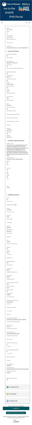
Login (29, 22)
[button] (26, 22)
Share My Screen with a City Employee (16, 412)
